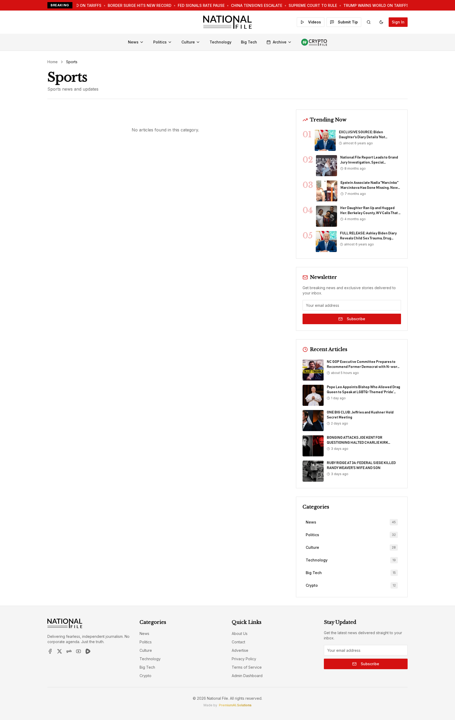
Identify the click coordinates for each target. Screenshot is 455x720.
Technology (220, 42)
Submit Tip (348, 22)
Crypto (145, 675)
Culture (188, 42)
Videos (314, 22)
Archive (279, 42)
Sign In (398, 22)
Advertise (240, 650)
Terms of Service (247, 667)
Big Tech (249, 42)
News (133, 42)
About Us (240, 633)
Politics (160, 42)
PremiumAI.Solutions (235, 705)
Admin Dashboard (247, 675)
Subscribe (356, 319)
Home (52, 62)
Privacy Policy (244, 659)
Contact (238, 642)
